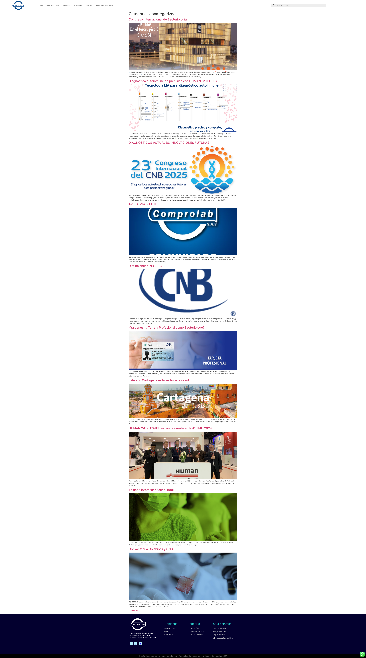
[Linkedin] (140, 643)
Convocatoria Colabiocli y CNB (151, 549)
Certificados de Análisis (104, 5)
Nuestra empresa (52, 5)
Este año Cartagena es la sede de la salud (159, 380)
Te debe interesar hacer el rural (151, 490)
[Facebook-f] (131, 643)
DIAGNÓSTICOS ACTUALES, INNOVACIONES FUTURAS (169, 143)
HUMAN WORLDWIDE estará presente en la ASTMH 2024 (170, 428)
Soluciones (78, 5)
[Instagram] (135, 643)
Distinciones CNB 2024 (145, 266)
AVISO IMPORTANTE (144, 204)
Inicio (41, 5)
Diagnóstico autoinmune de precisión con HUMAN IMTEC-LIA (173, 81)
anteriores (133, 611)
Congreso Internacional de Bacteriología (158, 19)
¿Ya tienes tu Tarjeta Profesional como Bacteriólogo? (167, 327)
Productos (66, 5)
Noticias (89, 5)
